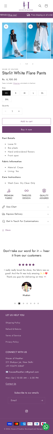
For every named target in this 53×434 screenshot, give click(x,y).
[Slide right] (33, 64)
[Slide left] (20, 64)
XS (6, 93)
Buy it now (26, 129)
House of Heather (17, 429)
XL (42, 93)
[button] (6, 6)
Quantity (5, 105)
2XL (7, 99)
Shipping (16, 83)
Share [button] (8, 230)
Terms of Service (13, 335)
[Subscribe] (42, 400)
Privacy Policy (12, 341)
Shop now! (14, 15)
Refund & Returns (13, 329)
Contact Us (11, 383)
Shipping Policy (13, 322)
